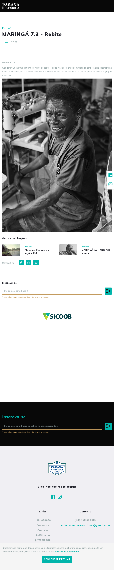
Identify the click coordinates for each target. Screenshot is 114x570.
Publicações (43, 520)
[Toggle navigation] (110, 6)
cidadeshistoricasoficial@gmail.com (85, 525)
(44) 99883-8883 (85, 520)
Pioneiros (43, 525)
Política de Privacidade (67, 551)
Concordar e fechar (57, 559)
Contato (42, 530)
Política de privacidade (43, 537)
